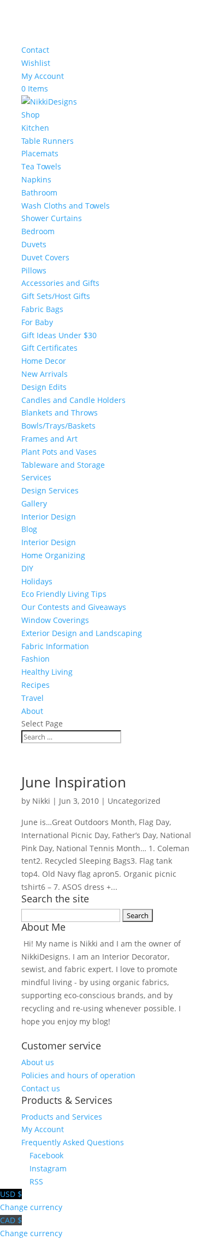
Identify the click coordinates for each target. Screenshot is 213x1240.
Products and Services (61, 1116)
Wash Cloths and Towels (65, 205)
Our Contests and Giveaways (73, 607)
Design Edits (44, 387)
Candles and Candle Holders (73, 400)
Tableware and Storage (63, 465)
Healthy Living (47, 672)
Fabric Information (55, 646)
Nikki (41, 801)
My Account (42, 76)
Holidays (36, 581)
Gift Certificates (49, 348)
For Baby (37, 322)
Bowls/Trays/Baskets (58, 425)
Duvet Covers (45, 257)
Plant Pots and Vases (59, 452)
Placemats (39, 153)
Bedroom (38, 231)
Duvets (33, 244)
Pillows (33, 270)
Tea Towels (41, 166)
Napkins (36, 179)
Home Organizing (53, 555)
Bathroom (39, 192)
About (32, 711)
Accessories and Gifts (60, 283)
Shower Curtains (51, 218)
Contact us (40, 1088)
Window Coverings (55, 620)
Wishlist (35, 63)
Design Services (50, 490)
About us (37, 1062)
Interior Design (48, 516)
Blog (29, 529)
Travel (32, 698)
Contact (35, 50)
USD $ (31, 1200)
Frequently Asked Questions (72, 1142)
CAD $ (31, 1226)
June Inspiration (73, 782)
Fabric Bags (42, 309)
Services (36, 477)
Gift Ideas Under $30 (59, 335)
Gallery (34, 503)
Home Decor (43, 361)
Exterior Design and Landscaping (81, 633)
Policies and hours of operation (78, 1075)
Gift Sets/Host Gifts (55, 296)
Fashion (35, 658)
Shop (30, 114)
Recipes (35, 685)
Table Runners (47, 141)
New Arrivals (44, 374)
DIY (27, 568)
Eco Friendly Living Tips (63, 594)
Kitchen (35, 128)
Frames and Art (49, 438)
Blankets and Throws (59, 412)
